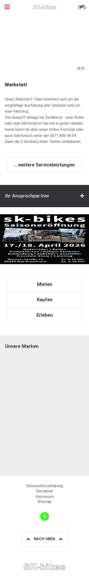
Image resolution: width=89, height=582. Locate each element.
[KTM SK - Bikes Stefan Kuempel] (64, 373)
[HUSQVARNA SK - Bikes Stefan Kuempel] (64, 412)
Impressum (44, 496)
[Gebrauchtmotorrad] (82, 7)
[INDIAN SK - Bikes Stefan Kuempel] (25, 412)
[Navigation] (7, 7)
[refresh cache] (44, 516)
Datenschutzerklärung (44, 486)
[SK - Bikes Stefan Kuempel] (45, 7)
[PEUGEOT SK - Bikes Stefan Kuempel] (25, 452)
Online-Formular (62, 129)
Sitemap (44, 501)
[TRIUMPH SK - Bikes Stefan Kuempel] (25, 373)
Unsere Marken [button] (21, 346)
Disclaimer (44, 491)
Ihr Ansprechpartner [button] (27, 196)
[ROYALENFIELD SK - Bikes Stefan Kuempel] (64, 452)
